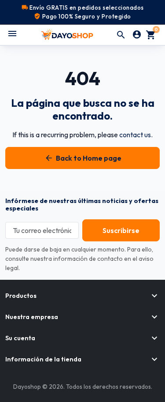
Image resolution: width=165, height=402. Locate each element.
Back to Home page (82, 158)
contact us (135, 134)
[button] (121, 35)
